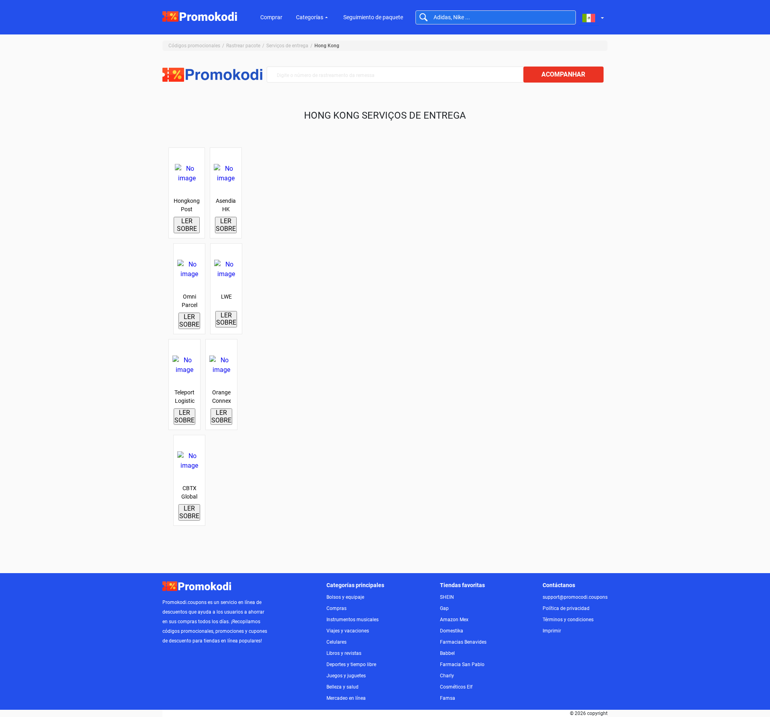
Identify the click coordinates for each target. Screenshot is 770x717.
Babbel (447, 653)
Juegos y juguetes (346, 676)
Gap (444, 608)
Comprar (271, 17)
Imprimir (552, 631)
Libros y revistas (343, 653)
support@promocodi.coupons (575, 597)
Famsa (447, 698)
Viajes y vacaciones (347, 631)
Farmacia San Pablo (462, 664)
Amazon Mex (454, 619)
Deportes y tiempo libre (351, 664)
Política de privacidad (566, 608)
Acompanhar (563, 74)
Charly (447, 676)
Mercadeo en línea (346, 698)
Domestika (451, 631)
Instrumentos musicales (352, 619)
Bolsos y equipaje (345, 597)
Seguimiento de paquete (373, 17)
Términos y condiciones (568, 619)
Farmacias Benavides (463, 642)
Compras (336, 608)
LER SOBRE (187, 224)
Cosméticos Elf (456, 687)
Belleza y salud (342, 687)
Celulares (336, 642)
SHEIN (447, 597)
